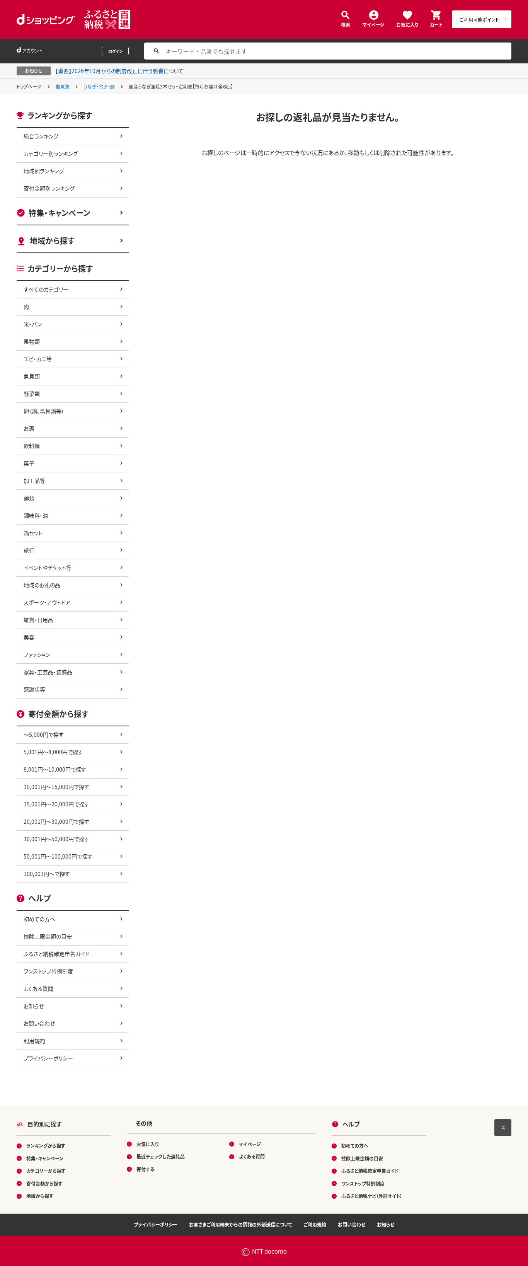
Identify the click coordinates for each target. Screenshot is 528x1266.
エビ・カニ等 (38, 359)
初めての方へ (39, 919)
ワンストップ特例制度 (48, 971)
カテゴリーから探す (46, 1170)
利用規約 (34, 1040)
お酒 (29, 428)
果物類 (32, 341)
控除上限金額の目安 (48, 936)
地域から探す (52, 240)
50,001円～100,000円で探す (58, 856)
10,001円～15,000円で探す (56, 787)
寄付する (145, 1169)
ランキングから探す (45, 1145)
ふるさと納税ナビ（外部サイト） (371, 1196)
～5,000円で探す (44, 734)
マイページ (374, 24)
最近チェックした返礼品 (160, 1156)
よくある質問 (38, 988)
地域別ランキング (44, 171)
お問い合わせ (39, 1023)
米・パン (33, 324)
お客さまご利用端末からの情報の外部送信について (240, 1224)
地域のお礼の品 (42, 585)
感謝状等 (34, 689)
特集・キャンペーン (59, 212)
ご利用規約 (315, 1224)
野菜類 (32, 393)
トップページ (29, 86)
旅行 (29, 550)
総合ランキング (41, 136)
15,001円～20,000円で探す (56, 804)
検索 (345, 24)
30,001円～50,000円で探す (56, 839)
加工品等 (34, 480)
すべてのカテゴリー (46, 289)
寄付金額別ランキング (49, 188)
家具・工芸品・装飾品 (48, 672)
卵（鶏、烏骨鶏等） (44, 411)
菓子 (29, 463)
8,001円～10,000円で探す (55, 769)
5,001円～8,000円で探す (53, 752)
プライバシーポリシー (48, 1058)
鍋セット (33, 533)
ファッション (37, 654)
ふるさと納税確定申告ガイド (56, 954)
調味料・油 (36, 515)
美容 (29, 637)
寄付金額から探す (44, 1183)
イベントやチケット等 (48, 567)
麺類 (29, 498)
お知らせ (34, 1006)
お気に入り (407, 24)
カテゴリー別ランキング (51, 153)
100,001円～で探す (47, 874)
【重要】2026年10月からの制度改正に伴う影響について (119, 71)
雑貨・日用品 (38, 620)
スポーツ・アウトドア (47, 602)
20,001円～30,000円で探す (56, 821)
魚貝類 (63, 86)
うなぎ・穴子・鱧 (99, 86)
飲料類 (32, 446)
